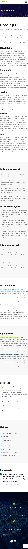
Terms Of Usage (16, 529)
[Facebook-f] (11, 541)
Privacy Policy (8, 529)
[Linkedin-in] (15, 541)
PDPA (21, 529)
